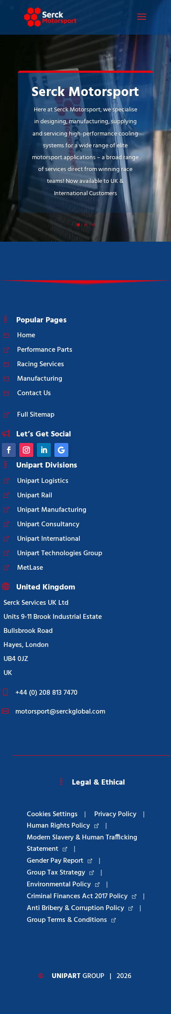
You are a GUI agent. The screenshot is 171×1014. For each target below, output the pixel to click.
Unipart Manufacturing (51, 510)
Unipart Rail (34, 495)
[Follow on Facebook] (9, 450)
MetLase (30, 568)
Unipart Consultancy (48, 524)
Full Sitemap (35, 415)
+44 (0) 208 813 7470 (46, 693)
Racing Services (40, 364)
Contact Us (34, 393)
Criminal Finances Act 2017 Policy (77, 896)
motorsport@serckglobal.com (60, 712)
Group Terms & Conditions (67, 920)
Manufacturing (39, 379)
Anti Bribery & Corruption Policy (75, 908)
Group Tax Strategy (56, 872)
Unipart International (48, 539)
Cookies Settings (52, 814)
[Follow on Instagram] (26, 450)
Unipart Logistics (42, 481)
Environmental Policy (59, 884)
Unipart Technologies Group (59, 553)
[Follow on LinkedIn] (44, 450)
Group (78, 976)
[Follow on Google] (61, 450)
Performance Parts (44, 350)
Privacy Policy (115, 814)
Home (26, 335)
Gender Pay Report (55, 861)
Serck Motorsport (85, 93)
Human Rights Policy (58, 826)
